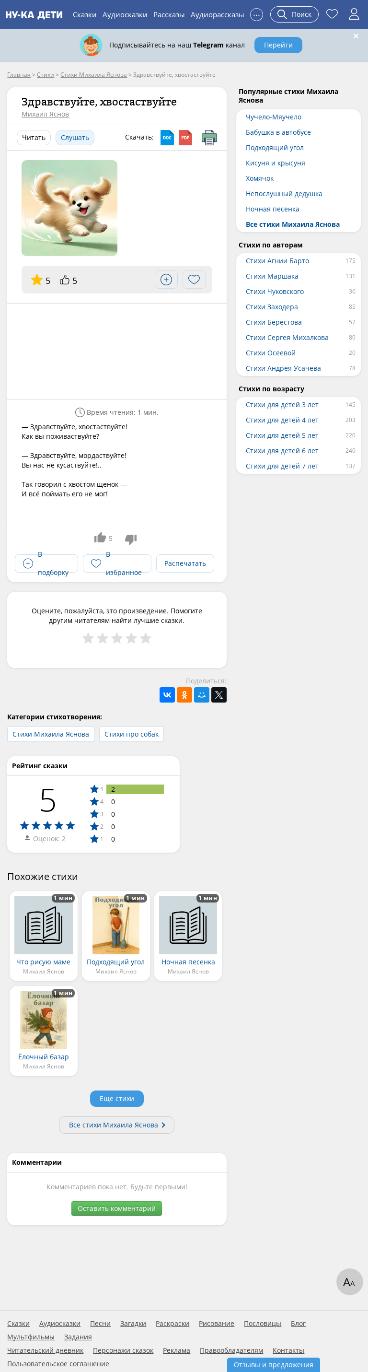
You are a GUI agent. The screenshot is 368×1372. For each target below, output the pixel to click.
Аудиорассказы (217, 14)
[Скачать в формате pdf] (185, 137)
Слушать (75, 137)
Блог (298, 1323)
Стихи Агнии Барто (277, 260)
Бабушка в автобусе (278, 132)
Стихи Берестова (274, 322)
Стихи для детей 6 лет (282, 450)
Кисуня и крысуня (275, 162)
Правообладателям (231, 1350)
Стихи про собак (131, 734)
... (256, 13)
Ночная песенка (272, 208)
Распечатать (185, 563)
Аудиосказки (125, 14)
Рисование (216, 1323)
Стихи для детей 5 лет (282, 435)
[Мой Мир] (201, 695)
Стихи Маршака (272, 276)
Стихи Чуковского (275, 291)
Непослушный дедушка (284, 193)
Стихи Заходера (272, 306)
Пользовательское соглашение (58, 1363)
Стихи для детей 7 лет (282, 465)
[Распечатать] (209, 137)
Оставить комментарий (117, 1208)
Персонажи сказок (123, 1350)
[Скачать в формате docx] (167, 137)
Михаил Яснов (45, 113)
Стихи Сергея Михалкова (287, 337)
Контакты (288, 1350)
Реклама (176, 1350)
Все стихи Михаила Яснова (113, 1124)
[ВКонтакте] (167, 695)
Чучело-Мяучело (273, 116)
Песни (100, 1323)
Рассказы (169, 14)
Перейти (278, 44)
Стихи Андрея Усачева (283, 368)
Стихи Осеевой (271, 352)
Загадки (133, 1323)
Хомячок (260, 178)
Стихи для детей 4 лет (282, 419)
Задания (78, 1337)
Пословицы (262, 1323)
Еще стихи (117, 1098)
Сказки (85, 14)
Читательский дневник (45, 1350)
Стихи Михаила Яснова (50, 734)
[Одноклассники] (184, 695)
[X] (219, 695)
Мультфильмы (31, 1337)
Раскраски (172, 1323)
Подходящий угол (275, 147)
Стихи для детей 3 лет (282, 404)
